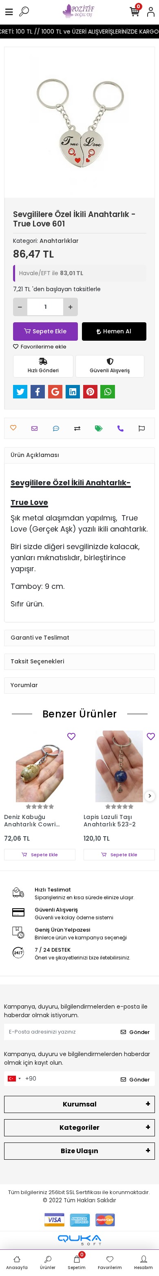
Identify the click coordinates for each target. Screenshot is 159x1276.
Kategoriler (79, 1127)
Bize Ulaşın (79, 1151)
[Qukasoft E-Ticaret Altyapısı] (79, 1240)
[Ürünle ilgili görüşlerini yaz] (58, 428)
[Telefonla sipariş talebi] (122, 428)
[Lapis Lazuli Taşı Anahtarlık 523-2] (119, 766)
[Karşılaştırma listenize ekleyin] (79, 428)
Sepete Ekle (49, 331)
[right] (150, 796)
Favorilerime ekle (43, 347)
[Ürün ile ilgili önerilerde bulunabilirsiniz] (144, 428)
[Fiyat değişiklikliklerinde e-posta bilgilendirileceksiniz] (101, 428)
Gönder (139, 1032)
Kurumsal (80, 1104)
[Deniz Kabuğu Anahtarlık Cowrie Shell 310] (39, 766)
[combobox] (13, 1079)
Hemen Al (117, 331)
